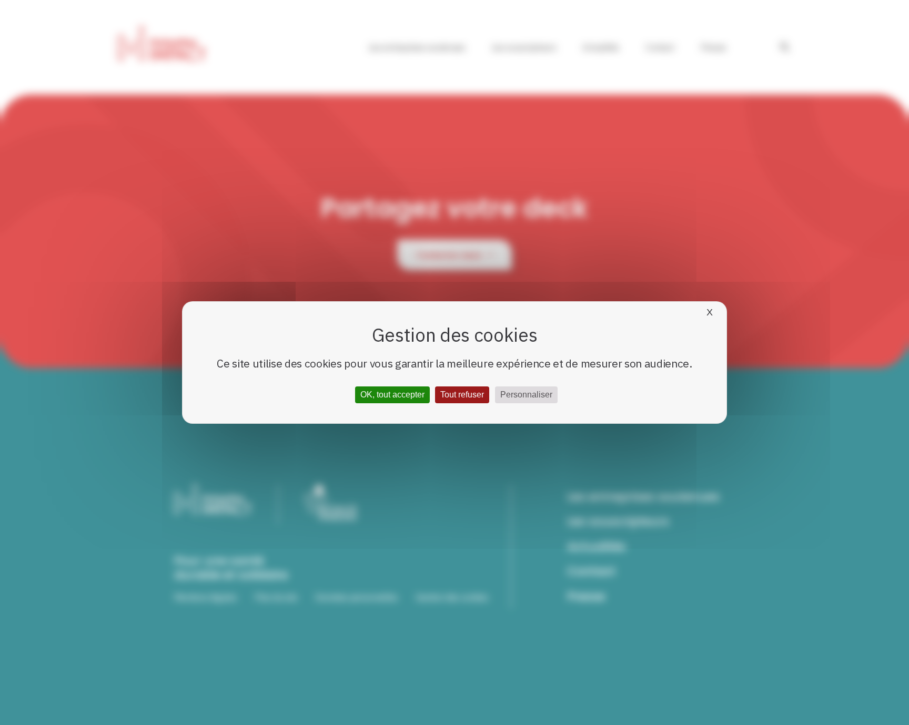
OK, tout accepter (392, 394)
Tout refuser (462, 394)
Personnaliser (526, 394)
